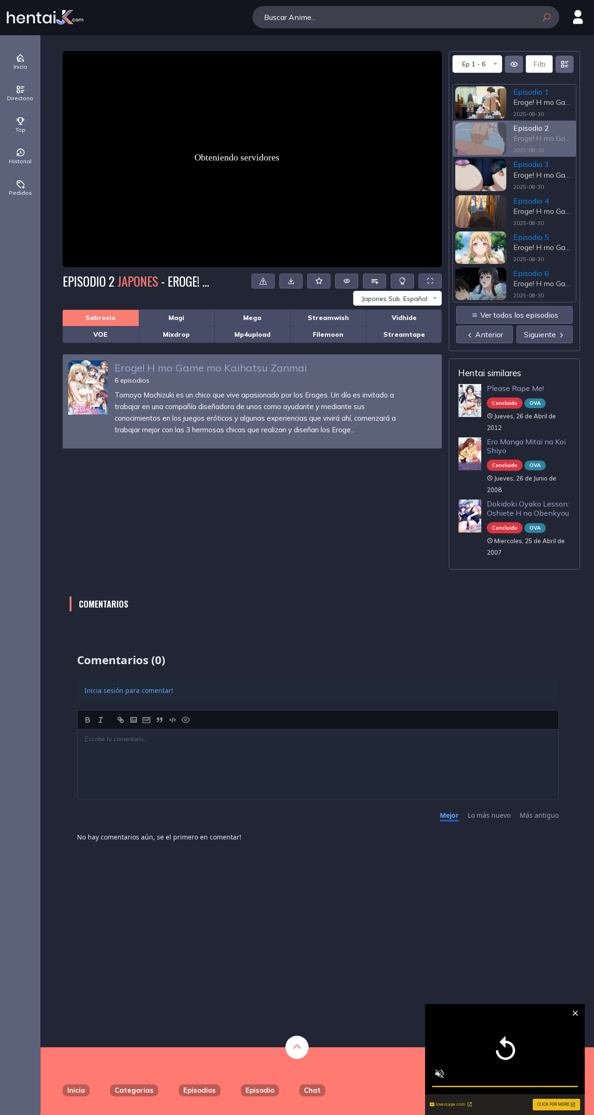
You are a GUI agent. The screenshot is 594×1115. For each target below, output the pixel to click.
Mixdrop (176, 334)
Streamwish (328, 318)
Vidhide (404, 318)
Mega (252, 318)
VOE (100, 334)
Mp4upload (252, 334)
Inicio (76, 1090)
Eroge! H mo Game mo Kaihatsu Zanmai (211, 367)
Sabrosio (100, 318)
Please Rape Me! (515, 388)
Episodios (199, 1090)
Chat (312, 1090)
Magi (176, 318)
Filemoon (328, 334)
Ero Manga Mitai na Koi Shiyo (526, 446)
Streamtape (404, 334)
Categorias (134, 1090)
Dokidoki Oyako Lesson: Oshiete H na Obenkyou (528, 508)
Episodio (259, 1090)
